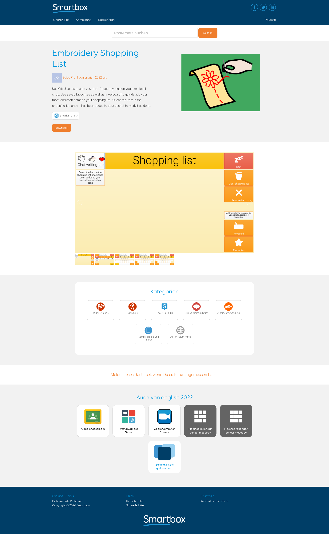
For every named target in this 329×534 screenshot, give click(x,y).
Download (61, 128)
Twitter (263, 7)
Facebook (254, 7)
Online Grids (61, 19)
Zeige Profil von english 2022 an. (84, 77)
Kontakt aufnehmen (214, 501)
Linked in (272, 7)
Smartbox (83, 505)
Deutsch (270, 19)
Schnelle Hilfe (135, 505)
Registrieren (106, 19)
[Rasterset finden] (155, 33)
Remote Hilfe (134, 501)
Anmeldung (84, 19)
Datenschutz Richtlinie (67, 501)
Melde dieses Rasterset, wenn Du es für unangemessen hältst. (165, 374)
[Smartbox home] (70, 6)
